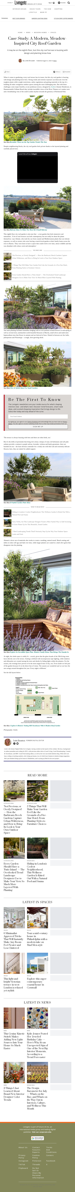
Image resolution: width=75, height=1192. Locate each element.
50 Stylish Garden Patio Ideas (20, 503)
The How (47, 9)
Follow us (58, 72)
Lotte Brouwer (30, 61)
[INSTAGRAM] (14, 743)
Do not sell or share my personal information (38, 1173)
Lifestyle (33, 12)
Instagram (23, 1161)
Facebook (50, 1161)
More (42, 12)
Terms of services (32, 422)
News (28, 32)
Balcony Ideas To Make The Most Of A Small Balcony (28, 230)
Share (8, 72)
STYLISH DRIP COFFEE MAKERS (63, 18)
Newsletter (68, 72)
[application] (37, 167)
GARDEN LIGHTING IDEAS (39, 18)
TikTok (22, 1164)
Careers (50, 1155)
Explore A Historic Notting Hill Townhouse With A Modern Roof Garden (35, 726)
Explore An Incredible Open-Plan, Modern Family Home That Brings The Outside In (39, 652)
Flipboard (23, 1168)
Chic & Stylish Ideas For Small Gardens (24, 388)
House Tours (35, 9)
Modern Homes (40, 32)
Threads (36, 1164)
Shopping (58, 9)
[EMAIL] (17, 743)
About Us (23, 1147)
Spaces (53, 32)
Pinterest (36, 1161)
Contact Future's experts (36, 1149)
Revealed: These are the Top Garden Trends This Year (28, 142)
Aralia (53, 87)
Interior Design (19, 9)
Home (20, 32)
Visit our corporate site (41, 1132)
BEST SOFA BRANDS (19, 18)
